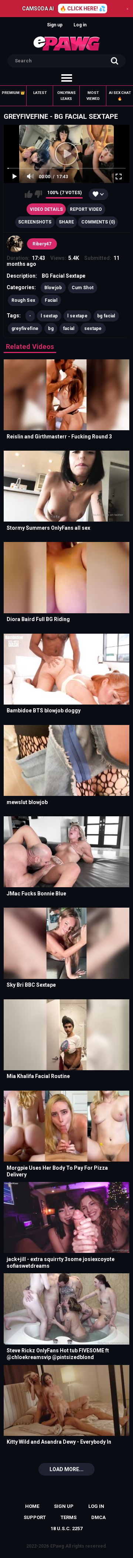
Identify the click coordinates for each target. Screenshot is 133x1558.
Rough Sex (23, 300)
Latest (40, 93)
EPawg (57, 1546)
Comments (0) (98, 222)
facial (69, 328)
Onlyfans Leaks (66, 96)
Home (32, 1506)
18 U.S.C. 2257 (66, 1528)
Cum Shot (82, 287)
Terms (68, 1517)
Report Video (86, 209)
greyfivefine (25, 328)
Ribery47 (42, 243)
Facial (51, 300)
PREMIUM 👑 (13, 93)
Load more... (66, 1469)
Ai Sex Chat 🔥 (120, 96)
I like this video (29, 194)
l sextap (49, 316)
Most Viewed (93, 96)
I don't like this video (38, 194)
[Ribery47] (15, 243)
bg (51, 328)
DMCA (98, 1517)
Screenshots (34, 222)
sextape (93, 328)
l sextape (77, 316)
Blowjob (53, 287)
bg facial (106, 316)
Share (66, 222)
